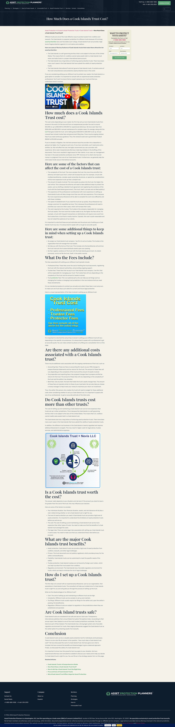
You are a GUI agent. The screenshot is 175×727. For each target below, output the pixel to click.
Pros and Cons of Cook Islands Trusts (60, 672)
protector (54, 278)
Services (68, 8)
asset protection (50, 42)
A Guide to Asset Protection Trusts (68, 30)
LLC (46, 132)
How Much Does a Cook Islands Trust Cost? (62, 667)
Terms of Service (127, 723)
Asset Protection (50, 30)
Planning (7, 8)
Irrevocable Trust (42, 8)
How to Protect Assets (28, 8)
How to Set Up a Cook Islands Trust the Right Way (64, 669)
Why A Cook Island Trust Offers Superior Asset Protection (67, 674)
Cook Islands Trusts (86, 30)
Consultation (81, 8)
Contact (74, 8)
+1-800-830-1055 (119, 40)
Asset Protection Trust (56, 8)
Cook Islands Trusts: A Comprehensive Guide (63, 664)
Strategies (16, 8)
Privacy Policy (140, 723)
